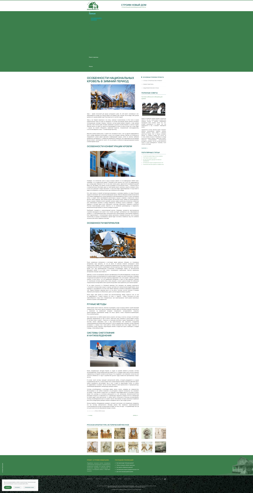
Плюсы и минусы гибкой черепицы (126, 465)
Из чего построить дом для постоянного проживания (152, 160)
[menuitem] (89, 12)
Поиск (113, 479)
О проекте (90, 479)
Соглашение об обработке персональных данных (134, 487)
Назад (90, 415)
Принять (8, 487)
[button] (92, 433)
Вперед (135, 415)
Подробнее (143, 148)
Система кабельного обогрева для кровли (151, 97)
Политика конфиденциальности (114, 487)
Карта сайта (127, 479)
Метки (119, 479)
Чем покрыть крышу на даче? (150, 158)
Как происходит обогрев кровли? (125, 463)
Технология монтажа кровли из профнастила (153, 164)
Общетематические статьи (151, 88)
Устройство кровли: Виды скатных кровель (153, 156)
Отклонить (17, 487)
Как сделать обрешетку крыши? (125, 467)
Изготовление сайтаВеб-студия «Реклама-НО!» (158, 479)
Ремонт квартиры (148, 84)
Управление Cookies (29, 487)
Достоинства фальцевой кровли (125, 471)
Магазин (97, 479)
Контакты (106, 479)
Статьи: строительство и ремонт (152, 80)
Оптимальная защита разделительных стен (153, 162)
